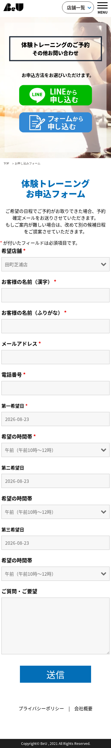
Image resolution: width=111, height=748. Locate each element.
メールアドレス (21, 343)
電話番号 (13, 374)
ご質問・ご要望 (19, 591)
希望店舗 (13, 250)
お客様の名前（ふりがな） (34, 312)
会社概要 (83, 708)
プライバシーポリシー (41, 708)
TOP (6, 163)
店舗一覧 (76, 7)
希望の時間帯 (18, 436)
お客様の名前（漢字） (28, 281)
